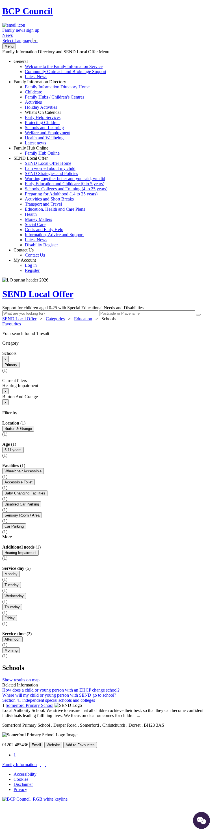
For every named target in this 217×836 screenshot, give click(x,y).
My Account (27, 265)
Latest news (35, 142)
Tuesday (12, 585)
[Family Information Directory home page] (35, 799)
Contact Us (29, 252)
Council (27, 11)
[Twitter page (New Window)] (40, 764)
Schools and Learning (44, 127)
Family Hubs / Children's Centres (54, 97)
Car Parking (14, 526)
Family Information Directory (52, 112)
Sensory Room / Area (22, 515)
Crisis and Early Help (44, 229)
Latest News (36, 76)
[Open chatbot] (201, 820)
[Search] (198, 314)
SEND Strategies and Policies (51, 173)
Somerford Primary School (29, 705)
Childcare (33, 91)
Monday (11, 574)
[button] (108, 333)
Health (31, 214)
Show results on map (21, 679)
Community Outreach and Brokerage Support (65, 71)
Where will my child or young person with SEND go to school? (59, 695)
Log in (31, 265)
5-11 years (13, 450)
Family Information (19, 764)
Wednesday (14, 596)
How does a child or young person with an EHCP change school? (61, 690)
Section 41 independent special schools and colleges (48, 700)
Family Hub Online (37, 150)
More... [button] (8, 536)
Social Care (35, 224)
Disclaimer (23, 784)
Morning (11, 650)
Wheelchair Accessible (23, 471)
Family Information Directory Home (57, 86)
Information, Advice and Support (54, 234)
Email (36, 745)
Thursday (12, 607)
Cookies (21, 779)
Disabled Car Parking (22, 504)
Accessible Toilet (18, 482)
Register (32, 270)
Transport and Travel (43, 204)
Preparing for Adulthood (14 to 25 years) (61, 193)
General (60, 69)
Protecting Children (42, 122)
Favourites (11, 323)
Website (53, 745)
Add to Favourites (80, 745)
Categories (55, 318)
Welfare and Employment (47, 132)
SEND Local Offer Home (48, 163)
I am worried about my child (50, 168)
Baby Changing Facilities (25, 493)
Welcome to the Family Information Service (64, 66)
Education (83, 318)
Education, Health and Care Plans (55, 209)
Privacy (20, 789)
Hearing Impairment (20, 553)
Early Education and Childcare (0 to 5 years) (64, 183)
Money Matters (38, 219)
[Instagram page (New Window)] (45, 764)
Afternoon (12, 639)
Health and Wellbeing (44, 137)
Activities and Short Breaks (49, 199)
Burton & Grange (18, 428)
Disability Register (41, 244)
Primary (11, 365)
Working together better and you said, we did (65, 178)
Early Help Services (42, 117)
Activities (33, 102)
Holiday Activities (41, 107)
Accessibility (25, 774)
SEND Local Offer (60, 201)
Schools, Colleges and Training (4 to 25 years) (66, 188)
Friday (10, 618)
